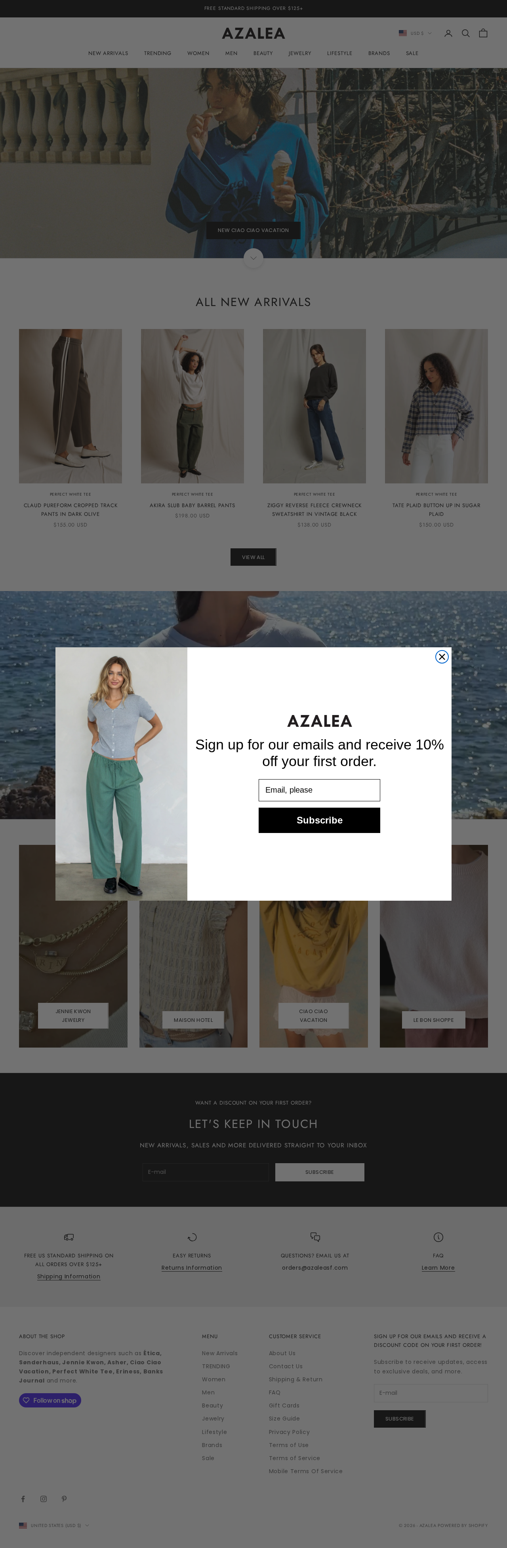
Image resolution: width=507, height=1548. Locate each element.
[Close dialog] (442, 656)
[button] (319, 720)
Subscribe (320, 820)
